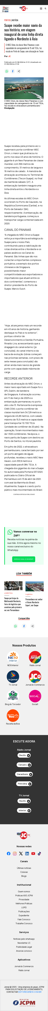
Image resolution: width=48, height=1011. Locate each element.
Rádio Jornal (24, 970)
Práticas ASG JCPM (24, 895)
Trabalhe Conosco (24, 923)
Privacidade (24, 899)
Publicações (24, 911)
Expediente (24, 915)
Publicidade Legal (24, 947)
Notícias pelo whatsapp (24, 939)
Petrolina (24, 783)
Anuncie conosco (24, 950)
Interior (24, 810)
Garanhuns (24, 774)
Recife (24, 755)
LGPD (24, 907)
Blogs (24, 876)
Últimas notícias (24, 868)
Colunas (24, 872)
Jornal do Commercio (24, 966)
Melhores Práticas (24, 903)
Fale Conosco (24, 919)
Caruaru (24, 764)
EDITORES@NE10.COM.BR (29, 992)
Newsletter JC (24, 943)
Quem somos (24, 891)
